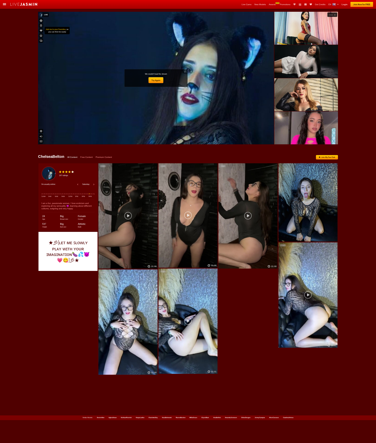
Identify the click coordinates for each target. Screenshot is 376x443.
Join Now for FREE (361, 4)
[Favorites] (311, 4)
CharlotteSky (153, 417)
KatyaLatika (140, 417)
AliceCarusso (274, 417)
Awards (272, 4)
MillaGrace (193, 417)
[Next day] (94, 184)
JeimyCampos (260, 417)
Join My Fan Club (328, 157)
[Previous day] (77, 184)
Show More (306, 139)
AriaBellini (217, 417)
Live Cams (246, 4)
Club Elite (294, 4)
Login (345, 4)
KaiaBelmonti (167, 417)
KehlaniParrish (126, 417)
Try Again (155, 80)
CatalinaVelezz (288, 417)
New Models (260, 4)
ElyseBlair (205, 417)
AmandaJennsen (231, 417)
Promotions (285, 4)
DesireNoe (100, 417)
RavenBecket (180, 417)
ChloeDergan (245, 417)
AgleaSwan (113, 417)
